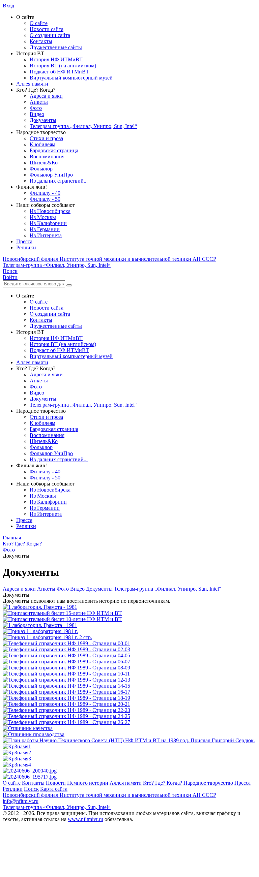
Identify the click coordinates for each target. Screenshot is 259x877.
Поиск (31, 789)
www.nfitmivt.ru (85, 819)
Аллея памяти (32, 84)
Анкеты (39, 102)
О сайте (39, 23)
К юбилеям (42, 144)
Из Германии (45, 229)
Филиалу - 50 (45, 199)
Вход (8, 5)
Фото (36, 108)
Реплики (26, 247)
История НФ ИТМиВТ (56, 59)
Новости (56, 783)
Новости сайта (46, 29)
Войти (10, 277)
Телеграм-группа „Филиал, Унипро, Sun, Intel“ (83, 126)
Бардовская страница (54, 150)
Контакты (41, 41)
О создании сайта (50, 35)
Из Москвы (43, 217)
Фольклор (41, 168)
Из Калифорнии (48, 223)
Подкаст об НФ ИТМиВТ (59, 71)
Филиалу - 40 (45, 193)
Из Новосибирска (50, 211)
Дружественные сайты (56, 47)
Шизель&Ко (44, 162)
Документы (43, 120)
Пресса (24, 241)
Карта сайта (53, 789)
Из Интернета (46, 235)
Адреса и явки (46, 96)
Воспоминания (47, 156)
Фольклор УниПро (51, 175)
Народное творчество (208, 783)
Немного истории (87, 783)
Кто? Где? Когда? (162, 783)
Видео (37, 114)
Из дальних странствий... (59, 181)
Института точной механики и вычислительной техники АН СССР (109, 259)
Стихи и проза (46, 138)
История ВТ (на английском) (63, 65)
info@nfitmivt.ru (20, 801)
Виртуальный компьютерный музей (71, 78)
